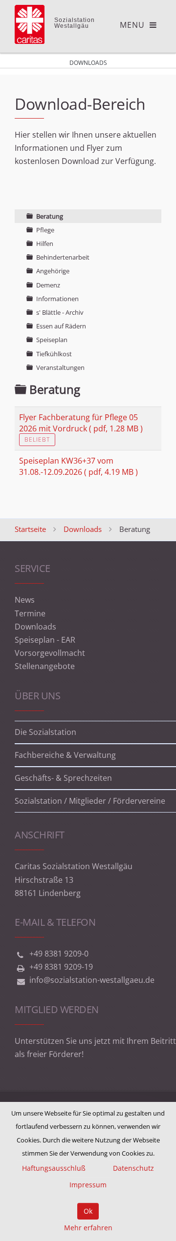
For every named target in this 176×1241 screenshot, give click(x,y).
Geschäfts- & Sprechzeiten (63, 778)
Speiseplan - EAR (45, 639)
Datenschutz (133, 1168)
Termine (30, 613)
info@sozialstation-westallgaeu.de (91, 980)
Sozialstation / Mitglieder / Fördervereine (90, 800)
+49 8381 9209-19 (61, 966)
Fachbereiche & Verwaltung (65, 755)
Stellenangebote (45, 666)
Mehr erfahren (88, 1227)
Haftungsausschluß (54, 1168)
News (25, 599)
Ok (88, 1211)
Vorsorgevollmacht (50, 653)
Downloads (83, 529)
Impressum (88, 1184)
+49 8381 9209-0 (58, 953)
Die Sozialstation (45, 732)
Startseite (30, 529)
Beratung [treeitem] (49, 216)
